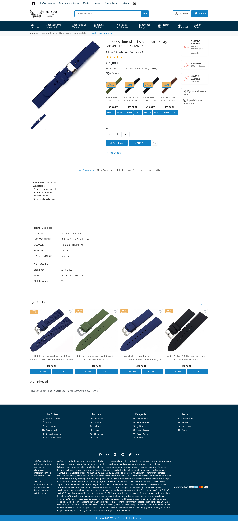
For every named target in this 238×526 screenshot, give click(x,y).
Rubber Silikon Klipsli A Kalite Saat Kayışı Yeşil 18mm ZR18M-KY (113, 99)
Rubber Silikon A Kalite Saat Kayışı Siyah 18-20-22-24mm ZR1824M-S (186, 358)
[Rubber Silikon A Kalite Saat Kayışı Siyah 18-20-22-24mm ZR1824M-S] (186, 330)
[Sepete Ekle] (110, 112)
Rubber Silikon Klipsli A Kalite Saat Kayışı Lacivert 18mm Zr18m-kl (64, 390)
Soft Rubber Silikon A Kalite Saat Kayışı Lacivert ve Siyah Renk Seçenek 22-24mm (51, 358)
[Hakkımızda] (135, 2)
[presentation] (201, 304)
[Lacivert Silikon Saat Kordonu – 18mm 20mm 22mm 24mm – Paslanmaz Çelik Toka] (141, 330)
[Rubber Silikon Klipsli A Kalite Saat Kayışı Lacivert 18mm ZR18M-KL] (66, 74)
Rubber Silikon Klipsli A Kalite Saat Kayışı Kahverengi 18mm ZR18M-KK (169, 99)
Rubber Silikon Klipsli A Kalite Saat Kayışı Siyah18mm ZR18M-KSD (131, 99)
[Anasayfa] (33, 3)
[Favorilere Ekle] (154, 142)
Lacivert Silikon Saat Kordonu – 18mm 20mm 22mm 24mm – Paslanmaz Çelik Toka (141, 358)
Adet (108, 128)
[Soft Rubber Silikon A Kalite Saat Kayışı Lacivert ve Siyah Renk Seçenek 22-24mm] (51, 330)
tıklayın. (155, 68)
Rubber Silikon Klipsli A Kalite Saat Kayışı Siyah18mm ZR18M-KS (149, 99)
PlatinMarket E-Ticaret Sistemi (110, 518)
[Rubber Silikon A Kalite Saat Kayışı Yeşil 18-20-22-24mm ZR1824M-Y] (96, 330)
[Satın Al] (120, 112)
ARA (145, 13)
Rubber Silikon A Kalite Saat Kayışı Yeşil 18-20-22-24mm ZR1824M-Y (96, 358)
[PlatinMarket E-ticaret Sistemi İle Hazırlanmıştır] (181, 487)
